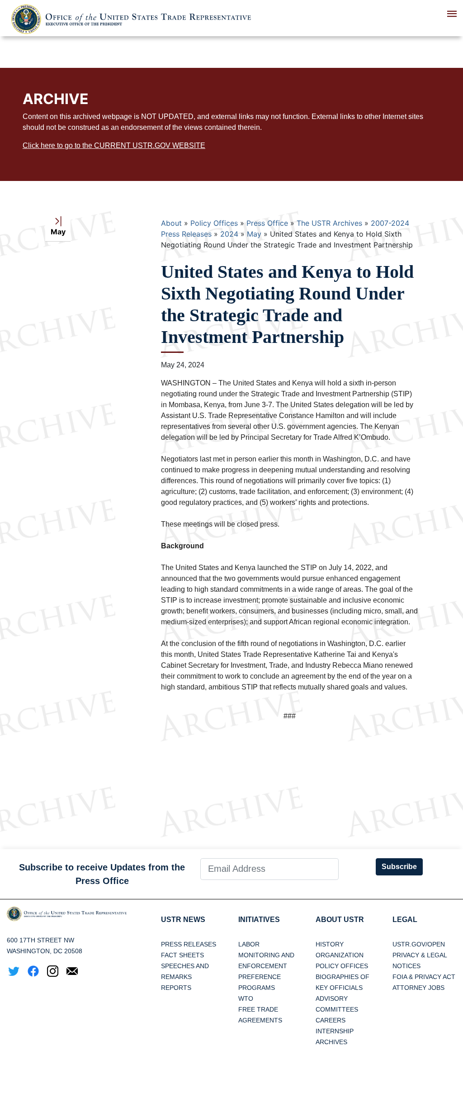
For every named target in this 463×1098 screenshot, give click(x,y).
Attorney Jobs (418, 987)
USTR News (183, 919)
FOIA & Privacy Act (423, 976)
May (254, 233)
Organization (340, 955)
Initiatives (259, 919)
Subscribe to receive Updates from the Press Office (102, 874)
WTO (245, 998)
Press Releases (188, 944)
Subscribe (399, 866)
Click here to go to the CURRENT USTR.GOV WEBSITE (114, 145)
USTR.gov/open (418, 944)
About (171, 223)
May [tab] (58, 231)
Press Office (267, 223)
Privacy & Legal (419, 955)
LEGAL (404, 919)
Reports (176, 987)
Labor (249, 944)
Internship (335, 1031)
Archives (331, 1042)
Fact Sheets (182, 955)
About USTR (340, 919)
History (330, 944)
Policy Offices (214, 223)
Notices (406, 966)
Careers (330, 1020)
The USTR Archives (329, 223)
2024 (229, 233)
